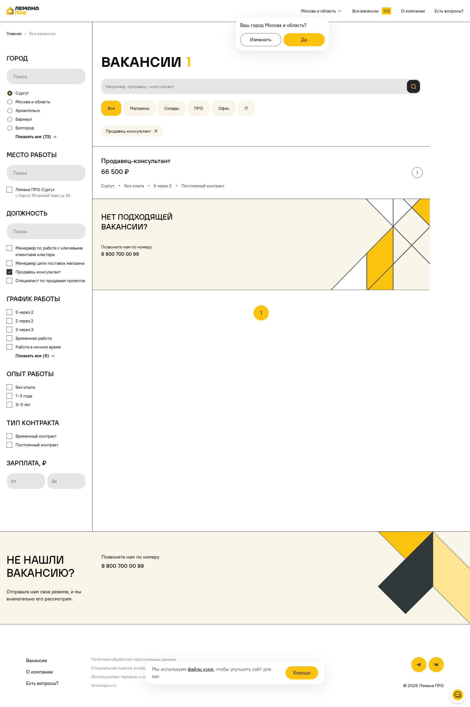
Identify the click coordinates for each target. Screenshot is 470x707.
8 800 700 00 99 (120, 254)
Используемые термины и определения (129, 676)
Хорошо (302, 672)
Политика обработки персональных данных (134, 659)
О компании (39, 672)
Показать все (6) (32, 355)
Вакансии (36, 660)
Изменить (260, 39)
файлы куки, (201, 669)
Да (304, 39)
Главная (14, 33)
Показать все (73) (33, 136)
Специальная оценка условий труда (126, 668)
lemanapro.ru (104, 685)
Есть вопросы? (42, 683)
